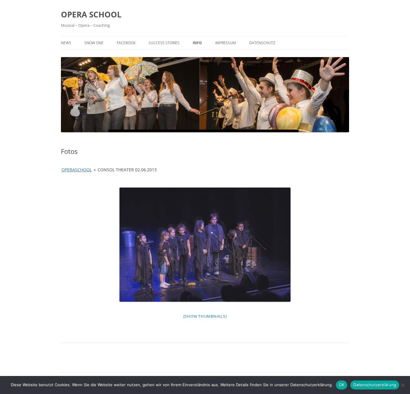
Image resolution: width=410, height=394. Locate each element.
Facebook (126, 42)
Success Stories (164, 42)
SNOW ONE (94, 42)
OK (342, 384)
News (66, 42)
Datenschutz (262, 42)
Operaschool (77, 170)
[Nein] (402, 385)
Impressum (225, 42)
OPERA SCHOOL (91, 14)
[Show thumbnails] (205, 316)
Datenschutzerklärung (374, 384)
